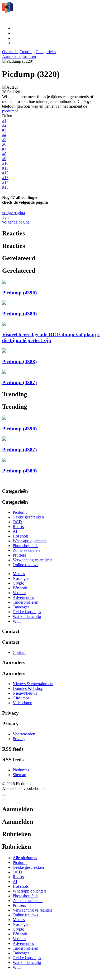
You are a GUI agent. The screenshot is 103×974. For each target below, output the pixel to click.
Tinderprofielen (25, 602)
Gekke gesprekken (28, 517)
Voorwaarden (24, 734)
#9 (4, 158)
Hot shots (21, 536)
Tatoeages (21, 607)
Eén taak (20, 588)
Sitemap (19, 774)
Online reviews (25, 564)
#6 (4, 144)
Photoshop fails (25, 545)
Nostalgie (21, 578)
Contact (19, 652)
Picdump (20, 512)
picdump (9, 111)
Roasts (18, 526)
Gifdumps (21, 698)
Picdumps (21, 770)
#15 (5, 187)
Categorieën (46, 51)
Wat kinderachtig (27, 616)
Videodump (22, 702)
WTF (17, 621)
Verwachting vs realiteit (32, 560)
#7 (4, 149)
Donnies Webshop (28, 688)
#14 (5, 182)
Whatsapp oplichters (29, 541)
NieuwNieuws (25, 693)
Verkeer (19, 592)
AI (15, 531)
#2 (4, 125)
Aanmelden (11, 56)
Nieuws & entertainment (33, 683)
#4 (4, 135)
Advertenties (23, 597)
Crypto (18, 583)
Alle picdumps (25, 857)
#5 (4, 139)
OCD (17, 522)
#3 (4, 130)
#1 (4, 120)
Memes (19, 573)
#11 (5, 168)
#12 (5, 173)
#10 (5, 163)
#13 (5, 177)
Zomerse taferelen (28, 550)
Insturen (29, 56)
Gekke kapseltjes (27, 611)
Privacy (19, 738)
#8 (4, 154)
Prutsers (19, 555)
